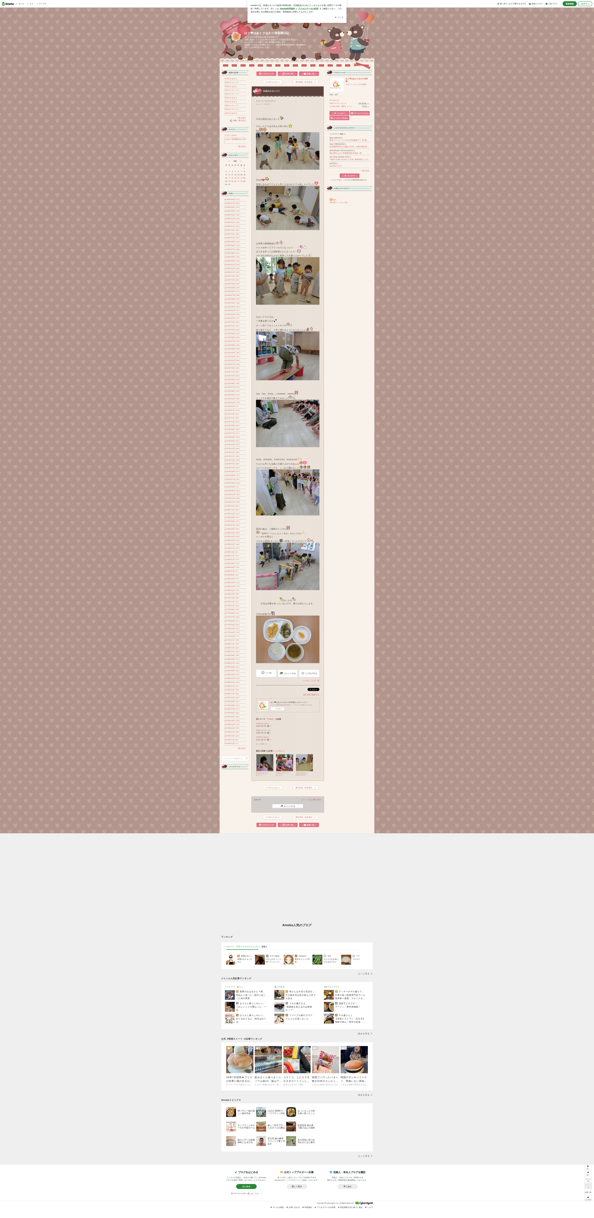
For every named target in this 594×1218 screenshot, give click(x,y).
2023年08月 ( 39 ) (232, 337)
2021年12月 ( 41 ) (231, 414)
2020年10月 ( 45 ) (232, 467)
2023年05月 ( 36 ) (232, 349)
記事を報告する (312, 694)
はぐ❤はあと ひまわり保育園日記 (266, 33)
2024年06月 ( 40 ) (232, 299)
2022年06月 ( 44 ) (232, 391)
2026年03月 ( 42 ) (232, 218)
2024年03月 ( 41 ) (232, 310)
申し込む (348, 1186)
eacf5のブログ (335, 166)
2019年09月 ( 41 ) (231, 517)
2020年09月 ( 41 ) (232, 471)
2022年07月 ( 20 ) (232, 387)
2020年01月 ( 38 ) (232, 502)
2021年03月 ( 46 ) (232, 448)
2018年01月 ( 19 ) (231, 594)
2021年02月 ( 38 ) (232, 452)
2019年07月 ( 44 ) (232, 525)
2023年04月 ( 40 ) (232, 353)
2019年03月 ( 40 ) (232, 540)
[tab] (242, 946)
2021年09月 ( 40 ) (232, 425)
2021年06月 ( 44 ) (232, 437)
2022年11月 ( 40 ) (231, 372)
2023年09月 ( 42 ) (232, 333)
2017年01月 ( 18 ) (231, 640)
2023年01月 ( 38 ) (232, 364)
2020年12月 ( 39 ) (232, 460)
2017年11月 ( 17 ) (231, 602)
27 (238, 181)
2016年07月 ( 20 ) (232, 663)
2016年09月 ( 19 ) (231, 655)
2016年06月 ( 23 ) (232, 667)
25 (232, 181)
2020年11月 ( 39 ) (231, 464)
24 (229, 181)
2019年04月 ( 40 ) (232, 536)
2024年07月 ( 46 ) (232, 295)
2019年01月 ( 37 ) (231, 548)
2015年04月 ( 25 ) (232, 720)
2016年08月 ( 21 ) (231, 659)
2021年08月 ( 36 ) (232, 429)
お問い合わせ (294, 1207)
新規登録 (570, 3)
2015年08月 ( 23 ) (232, 705)
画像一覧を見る (239, 120)
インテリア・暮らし (234, 987)
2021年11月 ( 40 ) (231, 418)
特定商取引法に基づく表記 (351, 1207)
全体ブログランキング (337, 103)
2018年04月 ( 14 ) (232, 582)
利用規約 (308, 1207)
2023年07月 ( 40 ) (232, 341)
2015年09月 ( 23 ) (232, 701)
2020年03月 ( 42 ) (232, 494)
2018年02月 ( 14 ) (231, 590)
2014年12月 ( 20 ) (231, 736)
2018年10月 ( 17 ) (231, 559)
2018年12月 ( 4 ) (231, 552)
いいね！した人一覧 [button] (311, 680)
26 (235, 181)
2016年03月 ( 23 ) (232, 678)
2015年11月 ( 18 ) (231, 694)
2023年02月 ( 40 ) (232, 360)
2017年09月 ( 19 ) (231, 609)
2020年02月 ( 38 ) (232, 498)
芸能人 (264, 946)
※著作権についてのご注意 (338, 202)
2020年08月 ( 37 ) (232, 475)
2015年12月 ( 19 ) (231, 690)
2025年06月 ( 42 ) (232, 253)
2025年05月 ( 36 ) (232, 257)
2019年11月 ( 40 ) (231, 510)
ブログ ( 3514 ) (230, 135)
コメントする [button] (290, 673)
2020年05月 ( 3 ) (231, 487)
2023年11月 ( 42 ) (231, 326)
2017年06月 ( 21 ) (231, 621)
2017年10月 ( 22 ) (231, 605)
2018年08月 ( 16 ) (231, 567)
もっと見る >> (261, 744)
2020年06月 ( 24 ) (232, 483)
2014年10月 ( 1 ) (231, 743)
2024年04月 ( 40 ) (232, 307)
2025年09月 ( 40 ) (232, 241)
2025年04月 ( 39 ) (232, 261)
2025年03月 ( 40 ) (232, 264)
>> (241, 161)
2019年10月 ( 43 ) (232, 514)
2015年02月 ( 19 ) (231, 728)
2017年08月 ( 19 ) (231, 613)
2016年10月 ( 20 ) (231, 651)
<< (229, 161)
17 (229, 178)
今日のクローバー (271, 91)
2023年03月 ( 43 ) (232, 356)
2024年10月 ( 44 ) (232, 284)
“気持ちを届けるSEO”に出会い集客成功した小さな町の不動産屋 (349, 159)
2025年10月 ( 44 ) (232, 238)
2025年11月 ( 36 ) (231, 234)
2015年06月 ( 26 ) (231, 713)
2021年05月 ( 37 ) (232, 441)
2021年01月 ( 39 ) (231, 456)
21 (241, 178)
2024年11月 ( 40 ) (232, 280)
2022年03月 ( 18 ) (232, 402)
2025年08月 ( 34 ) (232, 245)
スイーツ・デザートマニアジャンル (242, 946)
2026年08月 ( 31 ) (232, 199)
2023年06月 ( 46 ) (232, 345)
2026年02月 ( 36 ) (232, 222)
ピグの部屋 (361, 84)
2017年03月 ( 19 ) (231, 632)
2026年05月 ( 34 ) (232, 211)
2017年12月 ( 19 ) (231, 598)
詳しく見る (297, 1186)
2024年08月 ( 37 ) (232, 291)
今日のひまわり (262, 723)
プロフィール (351, 84)
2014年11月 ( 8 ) (231, 740)
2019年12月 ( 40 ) (231, 506)
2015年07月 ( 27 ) (231, 709)
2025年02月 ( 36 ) (232, 268)
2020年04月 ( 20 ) (232, 490)
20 (238, 178)
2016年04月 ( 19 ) (231, 674)
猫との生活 (279, 987)
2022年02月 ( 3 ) (231, 406)
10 (229, 175)
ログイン (585, 3)
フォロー (278, 709)
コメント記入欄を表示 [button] (311, 799)
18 (232, 178)
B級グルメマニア (331, 987)
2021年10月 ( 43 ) (232, 422)
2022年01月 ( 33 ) (232, 410)
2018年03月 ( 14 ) (232, 586)
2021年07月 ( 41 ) (231, 433)
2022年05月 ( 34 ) (232, 395)
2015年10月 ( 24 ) (231, 697)
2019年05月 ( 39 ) (232, 533)
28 (241, 181)
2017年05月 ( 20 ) (232, 625)
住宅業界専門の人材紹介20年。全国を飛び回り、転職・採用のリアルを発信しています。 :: (349, 146)
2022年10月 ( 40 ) (232, 376)
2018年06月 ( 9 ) (231, 575)
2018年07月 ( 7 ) (231, 571)
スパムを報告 (278, 1207)
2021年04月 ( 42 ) (232, 444)
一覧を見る (365, 170)
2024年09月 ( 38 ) (232, 287)
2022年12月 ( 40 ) (232, 368)
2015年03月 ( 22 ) (232, 724)
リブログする (311, 673)
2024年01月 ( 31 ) (232, 318)
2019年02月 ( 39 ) (232, 544)
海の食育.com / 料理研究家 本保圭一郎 (345, 153)
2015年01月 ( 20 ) (231, 732)
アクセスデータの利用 (326, 1207)
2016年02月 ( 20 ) (232, 682)
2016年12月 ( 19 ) (231, 644)
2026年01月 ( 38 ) (232, 226)
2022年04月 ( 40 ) (232, 399)
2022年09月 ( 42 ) (232, 379)
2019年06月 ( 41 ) (231, 529)
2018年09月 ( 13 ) (231, 563)
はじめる (246, 1186)
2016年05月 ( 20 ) (232, 670)
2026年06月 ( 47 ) (232, 207)
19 (235, 178)
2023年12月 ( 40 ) (232, 322)
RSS (334, 200)
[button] (588, 1198)
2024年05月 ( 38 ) (232, 303)
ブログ (266, 104)
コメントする (289, 806)
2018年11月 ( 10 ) (231, 556)
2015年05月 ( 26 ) (231, 717)
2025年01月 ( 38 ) (232, 272)
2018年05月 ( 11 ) (231, 579)
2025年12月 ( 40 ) (232, 230)
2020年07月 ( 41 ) (232, 479)
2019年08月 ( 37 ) (232, 521)
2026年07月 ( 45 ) (232, 203)
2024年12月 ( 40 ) (232, 276)
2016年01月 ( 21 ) (231, 686)
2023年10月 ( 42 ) (232, 329)
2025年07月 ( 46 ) (232, 249)
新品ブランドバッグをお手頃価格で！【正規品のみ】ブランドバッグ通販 (349, 140)
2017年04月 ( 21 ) (231, 628)
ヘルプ (370, 1207)
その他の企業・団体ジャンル (340, 106)
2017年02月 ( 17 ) (231, 636)
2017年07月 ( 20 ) (232, 617)
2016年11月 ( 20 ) (231, 648)
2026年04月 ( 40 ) (232, 215)
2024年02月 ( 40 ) (232, 314)
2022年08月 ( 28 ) (232, 383)
